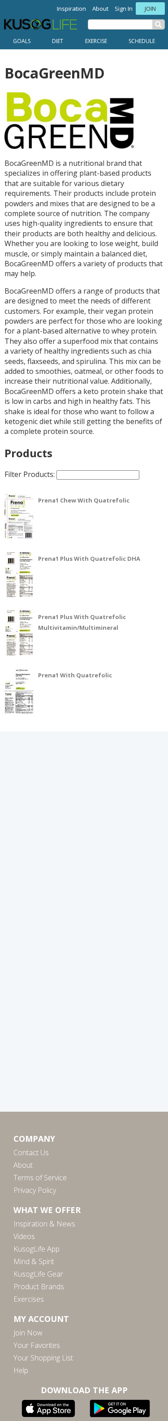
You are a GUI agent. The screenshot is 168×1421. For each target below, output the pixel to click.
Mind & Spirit (33, 1261)
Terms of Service (40, 1178)
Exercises (28, 1299)
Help (20, 1370)
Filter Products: (30, 474)
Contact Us (31, 1152)
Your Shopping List (43, 1358)
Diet (57, 41)
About (100, 8)
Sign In (124, 8)
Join (150, 8)
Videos (24, 1236)
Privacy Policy (34, 1190)
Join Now (28, 1333)
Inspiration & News (44, 1224)
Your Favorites (36, 1345)
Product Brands (38, 1286)
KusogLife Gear (38, 1274)
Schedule (142, 41)
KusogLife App (36, 1249)
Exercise (96, 41)
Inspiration (71, 8)
